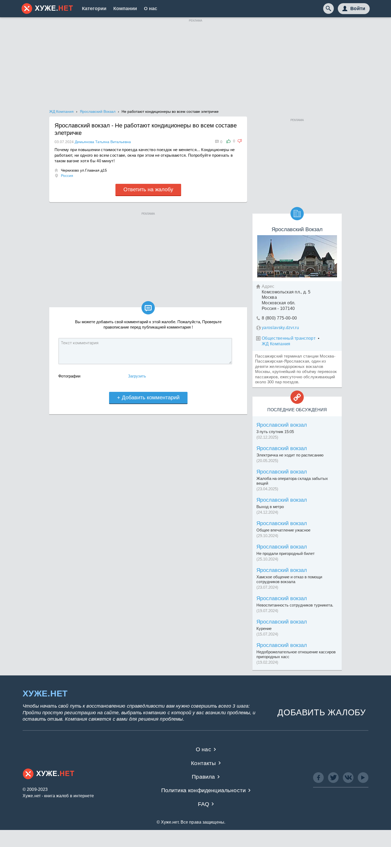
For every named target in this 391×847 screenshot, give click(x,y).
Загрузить (137, 376)
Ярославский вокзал (281, 425)
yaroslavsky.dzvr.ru (280, 327)
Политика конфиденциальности (203, 790)
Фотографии (69, 376)
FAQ (203, 804)
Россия (67, 175)
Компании (125, 8)
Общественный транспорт (288, 338)
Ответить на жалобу (148, 189)
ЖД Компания (276, 344)
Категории (94, 8)
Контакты (203, 763)
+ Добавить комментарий (148, 397)
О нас (150, 8)
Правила (203, 777)
